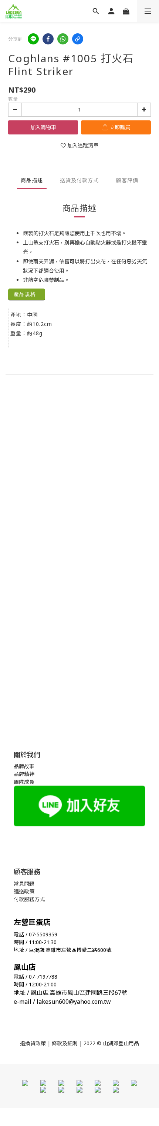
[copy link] (77, 38)
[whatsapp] (62, 38)
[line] (33, 38)
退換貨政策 (33, 1043)
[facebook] (48, 38)
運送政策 (24, 891)
